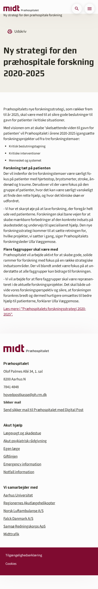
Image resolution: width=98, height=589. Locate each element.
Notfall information (18, 472)
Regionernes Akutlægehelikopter (29, 503)
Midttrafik (11, 534)
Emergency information (22, 464)
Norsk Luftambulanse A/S (23, 511)
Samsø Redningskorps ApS (24, 526)
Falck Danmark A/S (18, 518)
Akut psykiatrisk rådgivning (25, 441)
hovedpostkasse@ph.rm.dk (25, 395)
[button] (77, 8)
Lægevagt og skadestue (22, 433)
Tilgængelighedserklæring (23, 555)
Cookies (10, 563)
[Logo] (21, 9)
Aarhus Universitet (18, 495)
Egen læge (11, 448)
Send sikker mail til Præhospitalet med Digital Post (43, 410)
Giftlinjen (10, 456)
